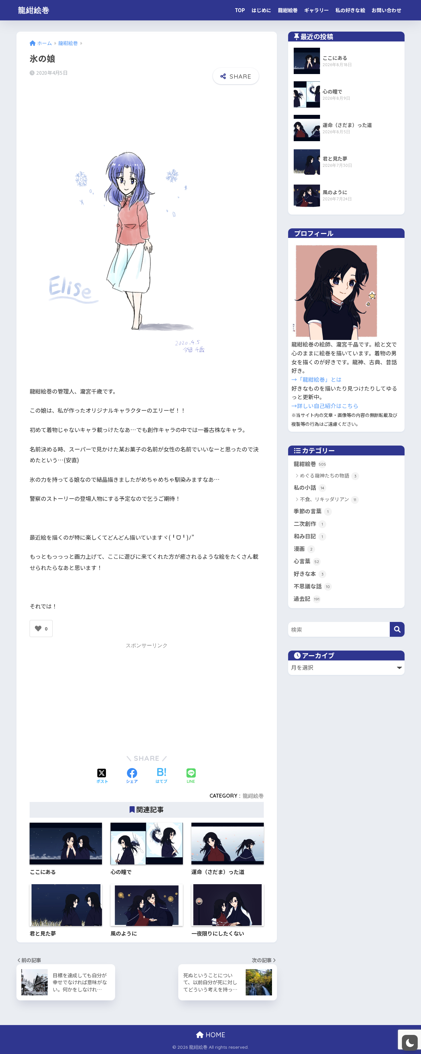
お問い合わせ (386, 10)
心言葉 (306, 561)
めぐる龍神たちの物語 (328, 475)
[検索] (397, 629)
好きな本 (309, 574)
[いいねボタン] (38, 628)
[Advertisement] (146, 697)
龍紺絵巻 (34, 10)
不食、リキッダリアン (328, 499)
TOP (240, 10)
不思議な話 (312, 586)
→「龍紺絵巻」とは (316, 379)
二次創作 (308, 523)
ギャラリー (316, 10)
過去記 (306, 599)
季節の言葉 (311, 511)
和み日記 (308, 536)
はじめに (261, 10)
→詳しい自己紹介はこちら (325, 406)
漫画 (303, 549)
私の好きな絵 (350, 10)
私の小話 (309, 487)
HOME (214, 1035)
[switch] (410, 1043)
